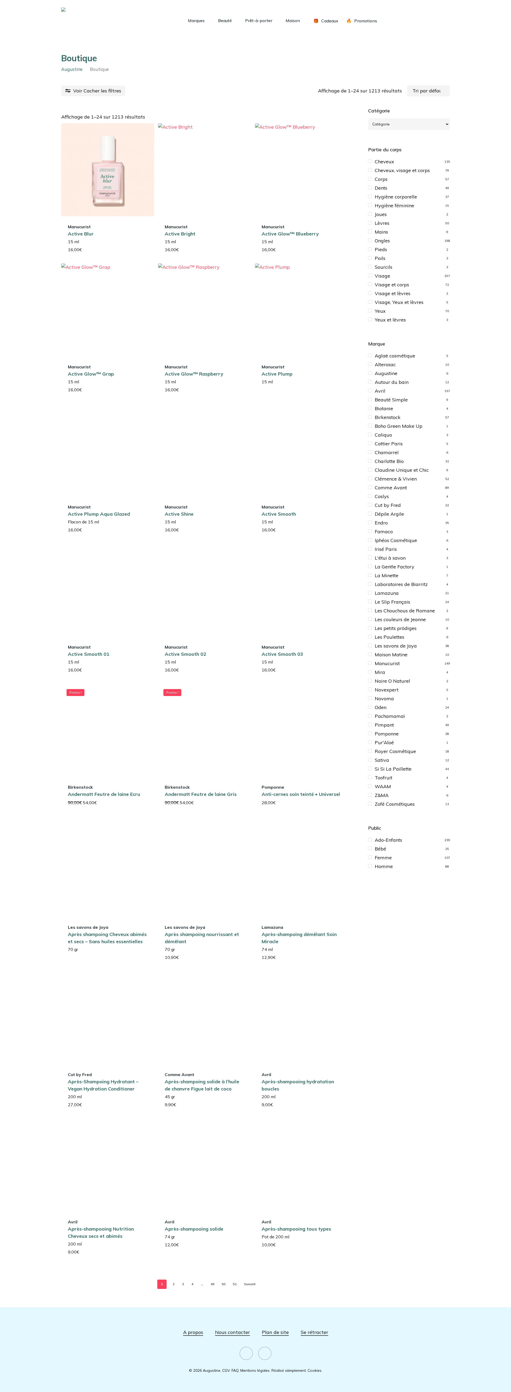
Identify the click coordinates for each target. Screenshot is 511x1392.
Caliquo (383, 435)
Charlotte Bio (389, 461)
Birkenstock (388, 417)
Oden (380, 707)
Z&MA (382, 795)
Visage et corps (392, 285)
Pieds (381, 249)
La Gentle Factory (394, 567)
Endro (381, 523)
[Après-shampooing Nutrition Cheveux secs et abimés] (107, 1164)
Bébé (380, 849)
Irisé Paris (386, 549)
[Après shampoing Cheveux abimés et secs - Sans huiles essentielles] (107, 870)
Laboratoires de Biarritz (401, 584)
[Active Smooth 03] (301, 590)
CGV (226, 1370)
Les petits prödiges (396, 628)
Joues (381, 214)
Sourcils (383, 267)
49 (212, 1284)
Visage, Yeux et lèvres (399, 302)
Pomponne (387, 734)
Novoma (384, 698)
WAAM (383, 786)
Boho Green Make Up (398, 426)
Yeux (380, 311)
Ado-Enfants (388, 840)
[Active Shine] (204, 450)
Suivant (250, 1284)
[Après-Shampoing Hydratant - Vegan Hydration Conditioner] (107, 1017)
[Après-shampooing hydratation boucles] (301, 1017)
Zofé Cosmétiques (395, 804)
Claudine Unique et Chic (402, 470)
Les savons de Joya (396, 646)
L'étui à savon (390, 558)
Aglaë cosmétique (395, 356)
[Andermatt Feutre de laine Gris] (204, 730)
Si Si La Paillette (393, 769)
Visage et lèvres (392, 293)
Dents (381, 188)
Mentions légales (255, 1370)
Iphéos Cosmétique (396, 540)
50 (223, 1284)
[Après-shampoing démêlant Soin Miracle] (301, 870)
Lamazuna (387, 593)
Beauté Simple (391, 400)
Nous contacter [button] (232, 1332)
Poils (380, 258)
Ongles (382, 241)
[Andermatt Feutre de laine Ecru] (107, 730)
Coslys (382, 496)
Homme (384, 866)
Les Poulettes (389, 637)
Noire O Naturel (392, 681)
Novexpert (386, 690)
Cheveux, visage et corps (402, 170)
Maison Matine (391, 655)
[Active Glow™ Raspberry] (204, 309)
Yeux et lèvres (390, 320)
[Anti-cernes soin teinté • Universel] (301, 730)
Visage (382, 276)
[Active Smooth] (301, 450)
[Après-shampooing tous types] (301, 1164)
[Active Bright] (204, 169)
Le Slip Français (392, 602)
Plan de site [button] (275, 1332)
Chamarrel (387, 452)
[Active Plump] (301, 309)
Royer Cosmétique (395, 751)
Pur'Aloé (384, 742)
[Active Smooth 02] (204, 590)
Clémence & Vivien (396, 479)
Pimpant (384, 725)
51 (235, 1284)
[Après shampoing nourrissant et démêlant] (204, 870)
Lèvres (382, 223)
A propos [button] (193, 1332)
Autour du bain (392, 382)
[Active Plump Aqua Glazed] (107, 450)
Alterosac (385, 364)
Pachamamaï (390, 716)
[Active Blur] (107, 169)
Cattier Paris (389, 444)
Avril (380, 391)
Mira (380, 672)
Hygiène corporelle (396, 197)
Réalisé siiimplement (288, 1370)
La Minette (386, 575)
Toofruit (383, 778)
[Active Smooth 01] (107, 590)
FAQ (235, 1370)
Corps (381, 179)
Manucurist (387, 663)
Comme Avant (391, 488)
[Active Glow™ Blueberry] (301, 169)
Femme (383, 857)
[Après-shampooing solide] (204, 1164)
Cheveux (384, 161)
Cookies (315, 1370)
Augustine (72, 69)
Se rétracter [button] (314, 1332)
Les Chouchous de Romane (405, 611)
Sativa (382, 760)
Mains (381, 232)
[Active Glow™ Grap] (107, 309)
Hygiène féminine (394, 205)
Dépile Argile (389, 514)
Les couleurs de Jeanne (400, 619)
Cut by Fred (388, 505)
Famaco (384, 531)
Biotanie (384, 408)
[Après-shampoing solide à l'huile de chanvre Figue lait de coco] (204, 1017)
